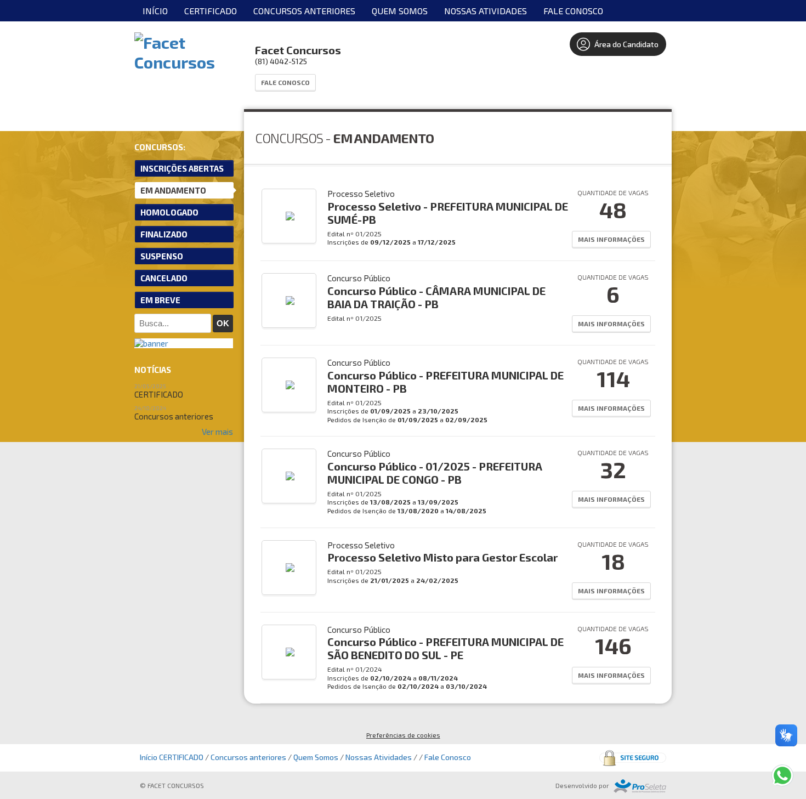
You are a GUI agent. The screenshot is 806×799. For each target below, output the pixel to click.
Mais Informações (611, 239)
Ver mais (217, 432)
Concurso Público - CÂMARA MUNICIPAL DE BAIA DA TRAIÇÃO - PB (436, 297)
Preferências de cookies (403, 735)
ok (223, 323)
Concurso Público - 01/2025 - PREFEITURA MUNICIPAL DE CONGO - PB (434, 473)
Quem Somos (400, 10)
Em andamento (173, 190)
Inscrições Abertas (182, 168)
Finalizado (164, 234)
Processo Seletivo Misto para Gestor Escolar (442, 557)
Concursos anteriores (304, 10)
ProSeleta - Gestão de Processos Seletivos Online (640, 786)
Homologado (169, 212)
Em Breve (160, 300)
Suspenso (161, 256)
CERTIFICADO (210, 10)
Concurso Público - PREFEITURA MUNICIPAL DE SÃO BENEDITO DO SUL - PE (445, 648)
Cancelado (164, 278)
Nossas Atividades (485, 10)
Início (155, 10)
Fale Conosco (573, 10)
